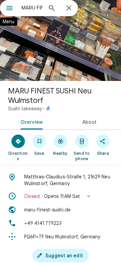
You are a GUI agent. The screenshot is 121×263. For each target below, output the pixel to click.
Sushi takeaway (25, 109)
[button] (60, 196)
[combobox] (32, 8)
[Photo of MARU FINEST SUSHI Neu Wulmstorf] (60, 40)
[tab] (30, 121)
